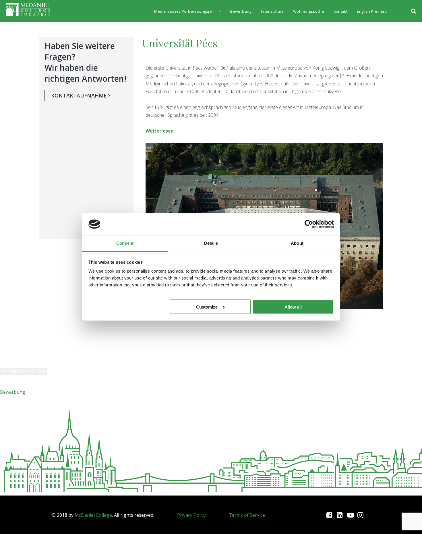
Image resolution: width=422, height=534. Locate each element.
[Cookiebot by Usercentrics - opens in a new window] (309, 224)
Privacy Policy (191, 515)
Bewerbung (12, 392)
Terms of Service (247, 515)
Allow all (293, 306)
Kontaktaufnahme (79, 95)
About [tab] (297, 243)
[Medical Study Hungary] (28, 12)
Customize (207, 306)
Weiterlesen (160, 131)
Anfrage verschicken (24, 371)
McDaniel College (93, 515)
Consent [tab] (124, 243)
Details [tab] (211, 243)
